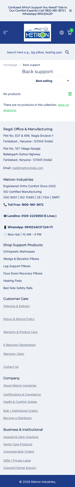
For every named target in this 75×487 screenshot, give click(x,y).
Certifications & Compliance (22, 394)
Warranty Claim (13, 354)
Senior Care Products (17, 444)
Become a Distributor (17, 418)
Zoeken (67, 52)
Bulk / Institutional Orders (20, 410)
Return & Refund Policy (19, 319)
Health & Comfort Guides (20, 401)
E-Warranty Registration (19, 345)
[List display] (70, 94)
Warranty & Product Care (20, 332)
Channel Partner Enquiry (19, 467)
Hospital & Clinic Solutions (20, 437)
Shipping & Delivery (16, 306)
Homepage (10, 64)
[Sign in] (61, 33)
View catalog (5, 32)
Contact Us (11, 366)
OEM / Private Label (17, 460)
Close (70, 10)
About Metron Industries (19, 385)
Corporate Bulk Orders (18, 451)
